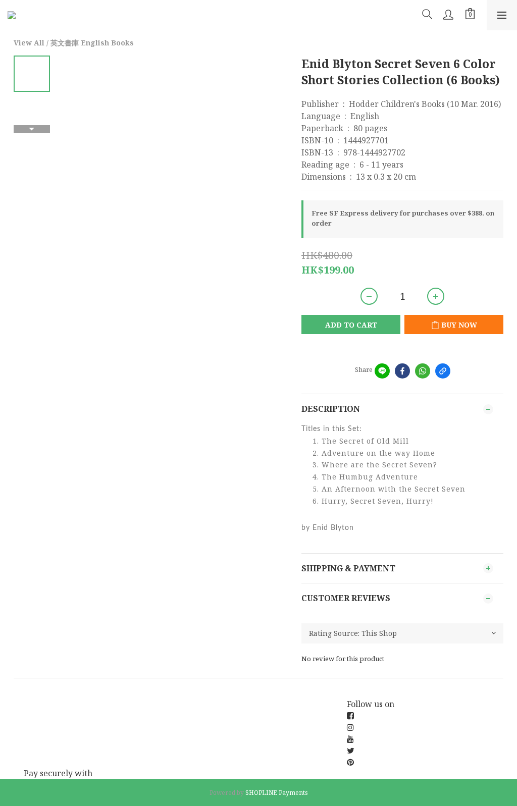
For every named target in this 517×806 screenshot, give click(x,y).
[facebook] (402, 371)
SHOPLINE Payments (276, 792)
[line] (382, 371)
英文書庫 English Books (92, 42)
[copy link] (442, 371)
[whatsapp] (422, 371)
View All (29, 42)
